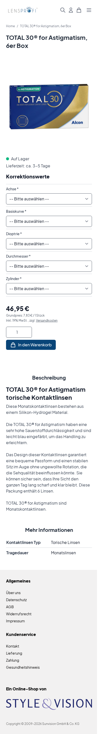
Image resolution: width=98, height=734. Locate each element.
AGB (10, 606)
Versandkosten (47, 320)
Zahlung (12, 660)
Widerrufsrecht (18, 613)
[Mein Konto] (71, 10)
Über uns (13, 592)
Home (10, 26)
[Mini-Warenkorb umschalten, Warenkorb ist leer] (79, 10)
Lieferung (14, 653)
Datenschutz (16, 599)
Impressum (15, 621)
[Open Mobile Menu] (89, 10)
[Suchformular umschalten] (63, 10)
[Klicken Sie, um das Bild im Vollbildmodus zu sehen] (49, 107)
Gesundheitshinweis (23, 667)
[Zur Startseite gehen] (22, 10)
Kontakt (12, 646)
